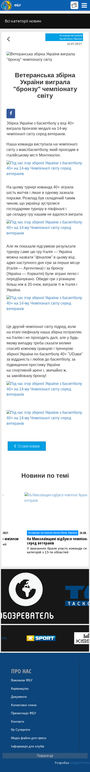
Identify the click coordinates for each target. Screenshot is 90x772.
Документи (19, 697)
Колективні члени (23, 705)
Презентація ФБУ (23, 713)
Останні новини (28, 446)
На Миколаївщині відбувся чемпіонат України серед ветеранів (46, 541)
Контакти (17, 721)
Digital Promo (80, 763)
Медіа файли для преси (28, 738)
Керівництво (20, 688)
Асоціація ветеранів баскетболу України (71, 37)
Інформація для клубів (27, 746)
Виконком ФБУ (21, 680)
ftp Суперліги (20, 729)
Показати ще (45, 755)
